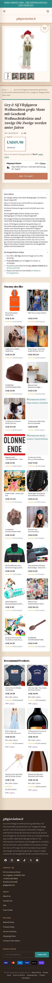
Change (43, 163)
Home (4, 90)
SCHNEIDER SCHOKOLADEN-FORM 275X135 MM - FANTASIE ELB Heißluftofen (36, 639)
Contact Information (11, 941)
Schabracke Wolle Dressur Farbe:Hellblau (36, 458)
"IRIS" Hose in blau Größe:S (37, 313)
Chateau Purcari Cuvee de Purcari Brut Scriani (37, 732)
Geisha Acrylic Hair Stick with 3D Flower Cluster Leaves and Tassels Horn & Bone (14, 775)
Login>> (12, 703)
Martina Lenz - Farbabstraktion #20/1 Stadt (36, 603)
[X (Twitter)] (30, 860)
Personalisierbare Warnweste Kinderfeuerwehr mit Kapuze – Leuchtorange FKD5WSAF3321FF (13, 314)
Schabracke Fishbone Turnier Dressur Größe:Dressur (13, 422)
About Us (6, 896)
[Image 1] (7, 76)
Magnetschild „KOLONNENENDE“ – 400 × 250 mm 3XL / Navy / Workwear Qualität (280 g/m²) (14, 458)
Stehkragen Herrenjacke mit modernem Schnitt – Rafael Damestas (36, 495)
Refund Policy (8, 922)
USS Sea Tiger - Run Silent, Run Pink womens (37, 689)
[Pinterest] (37, 860)
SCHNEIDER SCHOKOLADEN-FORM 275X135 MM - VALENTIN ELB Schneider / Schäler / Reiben (14, 386)
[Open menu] (4, 11)
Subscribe (42, 954)
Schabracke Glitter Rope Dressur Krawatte (36, 422)
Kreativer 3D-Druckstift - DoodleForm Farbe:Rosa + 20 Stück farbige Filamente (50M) (14, 639)
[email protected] (13, 268)
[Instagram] (11, 860)
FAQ (4, 905)
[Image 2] (15, 76)
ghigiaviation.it (26, 19)
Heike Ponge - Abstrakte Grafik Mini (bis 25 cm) (36, 350)
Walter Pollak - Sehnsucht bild (14, 494)
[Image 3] (23, 76)
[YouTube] (18, 860)
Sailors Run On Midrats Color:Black (13, 689)
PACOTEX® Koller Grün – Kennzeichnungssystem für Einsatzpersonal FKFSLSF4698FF (13, 567)
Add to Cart (26, 176)
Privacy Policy (8, 927)
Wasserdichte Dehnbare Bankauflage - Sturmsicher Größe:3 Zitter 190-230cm (37, 567)
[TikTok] (24, 860)
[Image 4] (30, 76)
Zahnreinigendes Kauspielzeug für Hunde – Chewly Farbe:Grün (14, 603)
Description (9, 194)
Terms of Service (9, 931)
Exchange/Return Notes (14, 252)
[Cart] (47, 11)
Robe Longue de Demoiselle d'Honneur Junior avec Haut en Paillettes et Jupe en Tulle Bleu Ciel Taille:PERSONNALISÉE (14, 732)
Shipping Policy (9, 936)
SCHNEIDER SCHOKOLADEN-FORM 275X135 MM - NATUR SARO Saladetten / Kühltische (12, 531)
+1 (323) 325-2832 (10, 878)
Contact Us (7, 901)
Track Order (8, 910)
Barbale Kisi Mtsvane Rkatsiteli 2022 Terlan (35, 775)
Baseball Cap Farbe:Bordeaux (33, 530)
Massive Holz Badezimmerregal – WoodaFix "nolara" (34, 386)
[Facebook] (5, 860)
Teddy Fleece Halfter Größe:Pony (12, 350)
